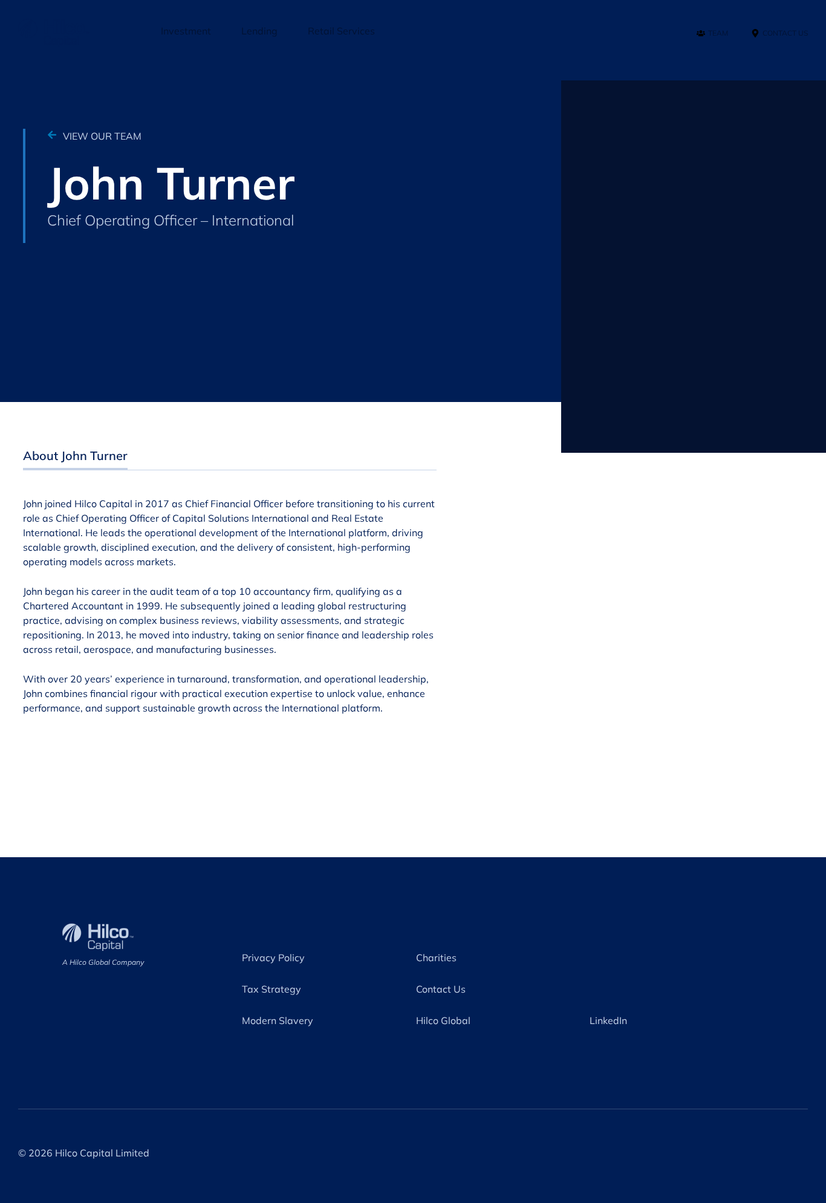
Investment (186, 31)
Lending (259, 31)
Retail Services (341, 31)
